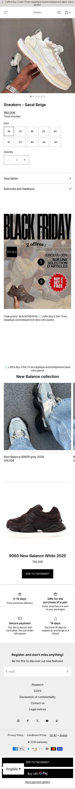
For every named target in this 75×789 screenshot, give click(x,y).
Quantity (8, 152)
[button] (57, 12)
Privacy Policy (15, 735)
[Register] (66, 671)
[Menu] (8, 12)
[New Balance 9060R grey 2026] (37, 416)
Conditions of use (36, 735)
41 (9, 142)
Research (37, 684)
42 (20, 142)
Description (11, 178)
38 (32, 131)
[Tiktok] (56, 721)
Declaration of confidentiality (38, 697)
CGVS (37, 690)
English (64, 735)
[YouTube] (47, 721)
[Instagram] (18, 721)
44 (43, 142)
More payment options (37, 782)
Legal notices (37, 709)
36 (9, 131)
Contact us (37, 703)
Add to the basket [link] (37, 573)
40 (55, 131)
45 (55, 142)
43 (32, 142)
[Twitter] (37, 721)
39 (43, 131)
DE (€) (53, 735)
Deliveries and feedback (19, 188)
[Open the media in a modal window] (37, 55)
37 (20, 131)
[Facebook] (28, 721)
